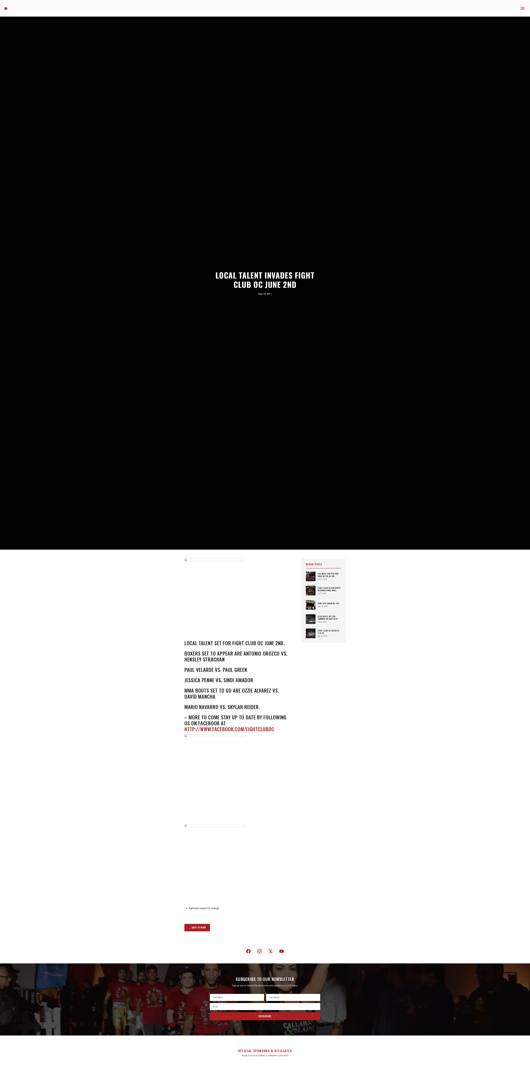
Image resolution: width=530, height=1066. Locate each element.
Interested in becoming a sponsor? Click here (265, 1055)
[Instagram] (259, 952)
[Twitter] (270, 952)
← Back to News (197, 927)
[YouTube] (281, 952)
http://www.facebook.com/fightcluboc (229, 729)
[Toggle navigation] (523, 8)
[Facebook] (248, 952)
